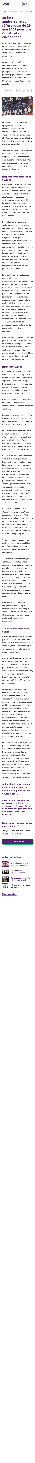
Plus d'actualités (9, 894)
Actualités (5, 11)
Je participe (16, 841)
